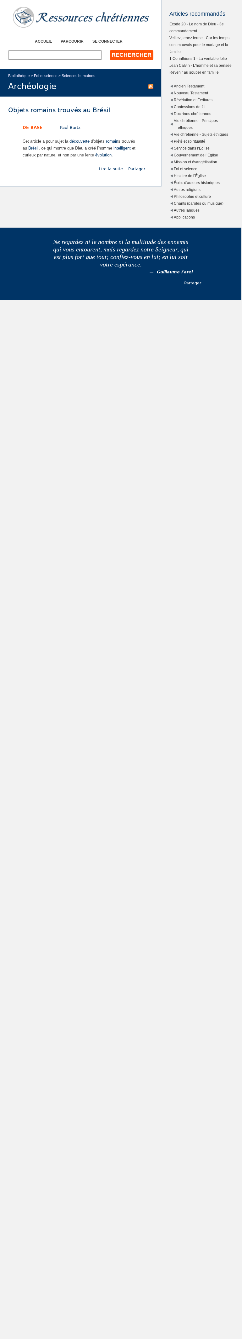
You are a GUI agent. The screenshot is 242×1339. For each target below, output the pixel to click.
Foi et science (46, 76)
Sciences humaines (78, 76)
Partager (136, 168)
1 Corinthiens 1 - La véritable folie (198, 58)
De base (32, 127)
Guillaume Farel (175, 272)
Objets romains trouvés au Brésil (59, 110)
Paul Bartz (70, 127)
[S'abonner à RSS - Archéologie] (150, 86)
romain (112, 141)
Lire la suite (111, 168)
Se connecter (107, 41)
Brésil (33, 148)
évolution (103, 155)
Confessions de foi (190, 107)
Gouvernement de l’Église (196, 155)
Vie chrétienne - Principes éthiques (196, 124)
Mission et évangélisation (195, 162)
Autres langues (187, 210)
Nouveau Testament (191, 93)
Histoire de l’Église (190, 176)
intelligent (122, 148)
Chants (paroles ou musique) (198, 203)
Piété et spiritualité (189, 141)
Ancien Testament (189, 86)
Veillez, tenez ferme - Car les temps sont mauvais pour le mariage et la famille (199, 45)
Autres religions (187, 189)
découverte (79, 141)
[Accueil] (80, 17)
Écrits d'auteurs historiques (197, 183)
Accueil (43, 41)
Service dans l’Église (192, 148)
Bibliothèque (19, 76)
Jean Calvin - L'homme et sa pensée (200, 65)
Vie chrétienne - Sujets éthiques (201, 134)
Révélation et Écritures (193, 100)
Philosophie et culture (192, 196)
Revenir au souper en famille (194, 72)
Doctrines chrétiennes (192, 114)
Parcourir (72, 41)
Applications (184, 217)
